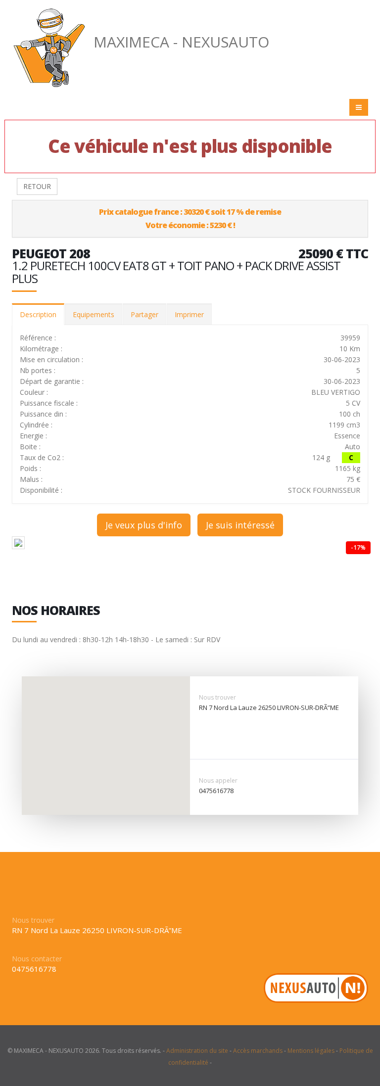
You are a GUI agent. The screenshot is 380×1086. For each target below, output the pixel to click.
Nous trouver (217, 697)
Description (38, 314)
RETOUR (37, 186)
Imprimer (189, 314)
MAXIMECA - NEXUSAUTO (181, 42)
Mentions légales (310, 1050)
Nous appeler (218, 780)
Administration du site (197, 1050)
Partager (144, 314)
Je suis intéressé (240, 525)
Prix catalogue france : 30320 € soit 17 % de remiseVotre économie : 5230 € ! (190, 218)
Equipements (93, 314)
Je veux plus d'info (143, 525)
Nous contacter (37, 958)
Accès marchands (258, 1050)
